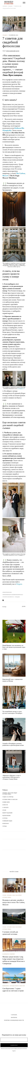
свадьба (17, 596)
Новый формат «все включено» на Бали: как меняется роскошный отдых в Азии (13, 647)
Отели (4, 810)
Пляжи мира (6, 802)
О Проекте (14, 1014)
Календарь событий (8, 954)
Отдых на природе (7, 796)
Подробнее (14, 1050)
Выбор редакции (7, 812)
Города (4, 826)
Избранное (5, 823)
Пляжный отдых (7, 820)
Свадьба (10, 6)
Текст (10, 51)
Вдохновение (6, 815)
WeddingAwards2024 (8, 596)
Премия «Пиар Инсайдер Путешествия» (9, 793)
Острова (4, 818)
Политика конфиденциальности (14, 1020)
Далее (24, 606)
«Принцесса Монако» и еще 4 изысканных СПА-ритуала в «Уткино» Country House (11, 777)
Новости (5, 804)
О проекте (5, 807)
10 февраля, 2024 (13, 35)
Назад (4, 606)
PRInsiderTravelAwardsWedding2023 (13, 594)
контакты (14, 1017)
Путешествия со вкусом (9, 799)
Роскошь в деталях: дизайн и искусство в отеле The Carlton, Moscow (13, 902)
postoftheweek (7, 592)
